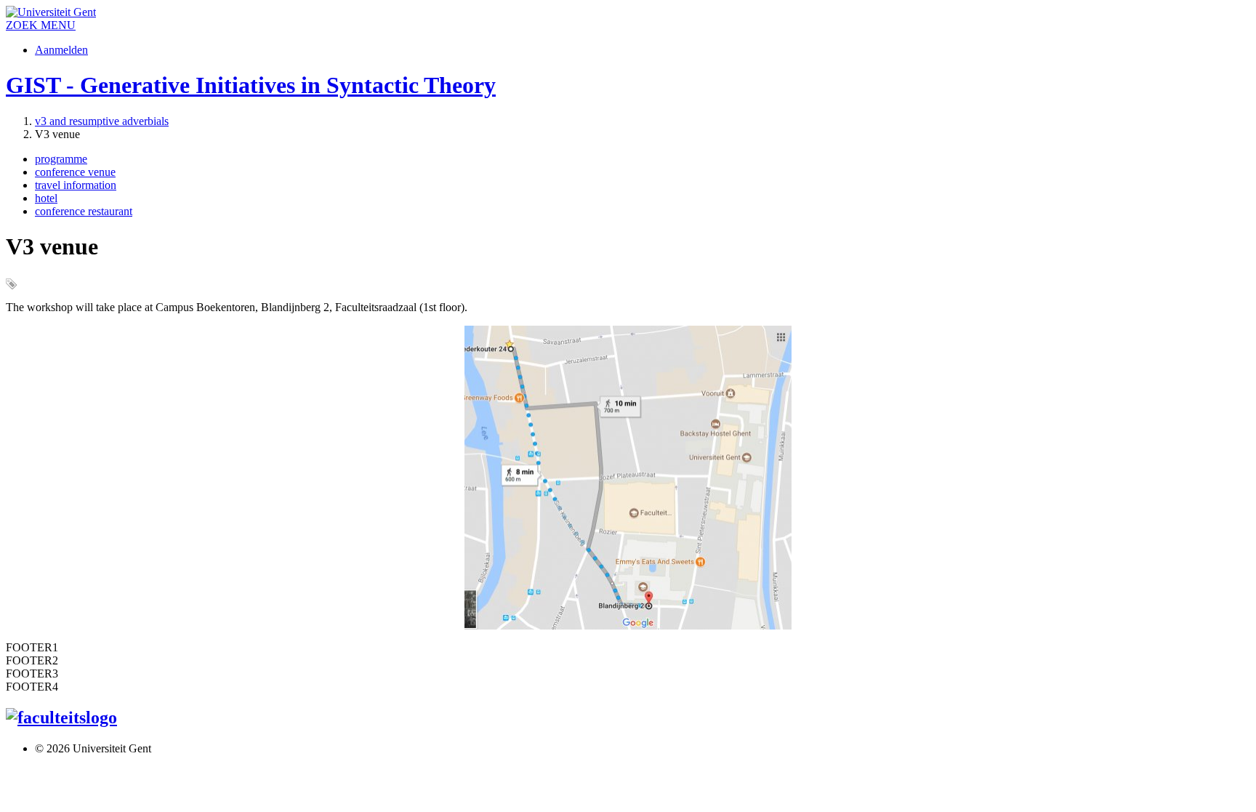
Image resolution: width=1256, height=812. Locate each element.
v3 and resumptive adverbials (102, 121)
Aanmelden (61, 50)
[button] (58, 25)
